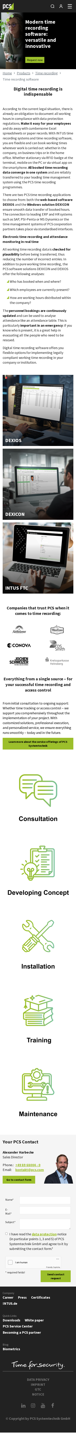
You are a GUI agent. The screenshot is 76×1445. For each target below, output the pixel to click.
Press (22, 1297)
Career (8, 1297)
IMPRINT (38, 1384)
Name (9, 1199)
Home (7, 73)
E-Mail (8, 1211)
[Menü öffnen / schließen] (69, 6)
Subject (10, 1222)
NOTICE (38, 1394)
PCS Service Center (18, 1326)
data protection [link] (44, 1234)
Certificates (40, 1297)
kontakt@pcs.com (29, 1169)
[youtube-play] (42, 1405)
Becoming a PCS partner (22, 1332)
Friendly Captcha (53, 1267)
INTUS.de (10, 1303)
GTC (38, 1389)
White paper (34, 1320)
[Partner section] (61, 6)
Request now (35, 60)
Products (23, 73)
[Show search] (52, 6)
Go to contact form (18, 1179)
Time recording (46, 73)
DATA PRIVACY (38, 1379)
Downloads (11, 1320)
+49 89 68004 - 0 (27, 1165)
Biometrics (11, 1349)
